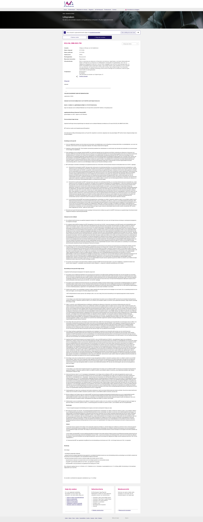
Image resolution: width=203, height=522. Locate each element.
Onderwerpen (71, 9)
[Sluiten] (138, 32)
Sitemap (70, 518)
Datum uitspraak (68, 50)
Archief (96, 518)
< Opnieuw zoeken (74, 37)
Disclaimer (100, 518)
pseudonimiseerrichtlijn (95, 32)
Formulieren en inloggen (133, 9)
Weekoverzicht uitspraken (125, 510)
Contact (114, 9)
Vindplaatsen (67, 71)
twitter (130, 518)
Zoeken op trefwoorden (72, 499)
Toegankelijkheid (82, 518)
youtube (138, 518)
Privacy (73, 518)
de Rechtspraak (99, 9)
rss (120, 518)
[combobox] (130, 44)
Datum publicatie (68, 52)
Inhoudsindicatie (68, 61)
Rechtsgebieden (68, 56)
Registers (91, 9)
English (66, 518)
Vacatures (92, 518)
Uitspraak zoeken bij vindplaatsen (74, 504)
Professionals (107, 9)
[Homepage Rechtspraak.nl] (68, 3)
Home (65, 9)
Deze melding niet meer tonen (128, 32)
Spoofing (88, 518)
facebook (132, 518)
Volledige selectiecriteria (97, 510)
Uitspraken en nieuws (82, 9)
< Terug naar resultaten (100, 37)
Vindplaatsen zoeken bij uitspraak (74, 503)
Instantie (66, 48)
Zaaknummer (67, 54)
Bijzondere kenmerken (69, 59)
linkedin (136, 518)
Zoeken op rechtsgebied (72, 501)
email (122, 518)
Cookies (77, 518)
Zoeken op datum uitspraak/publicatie (75, 497)
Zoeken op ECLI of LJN (72, 500)
